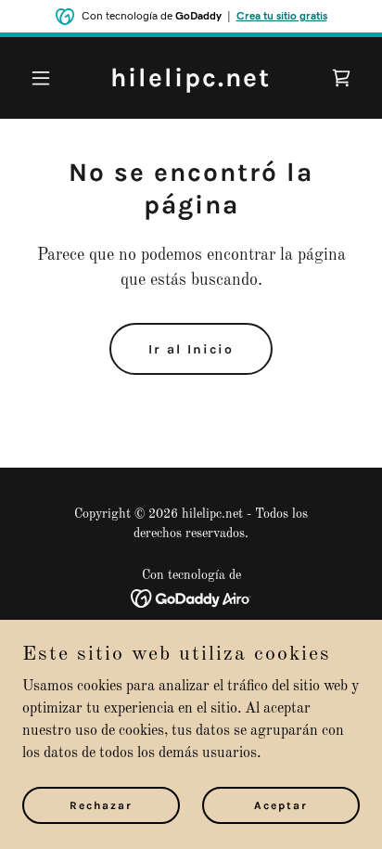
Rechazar (101, 804)
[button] (47, 77)
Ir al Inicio (191, 349)
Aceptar (281, 804)
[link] (190, 82)
